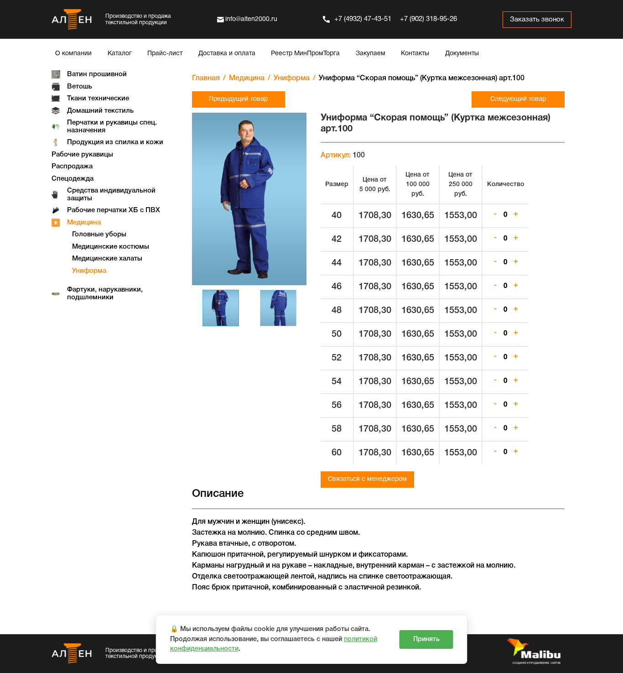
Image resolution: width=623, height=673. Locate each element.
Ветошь (79, 86)
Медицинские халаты (107, 259)
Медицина (84, 222)
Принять (426, 639)
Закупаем (370, 54)
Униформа (89, 271)
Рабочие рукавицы (82, 154)
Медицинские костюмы (110, 247)
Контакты (415, 54)
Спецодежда (72, 179)
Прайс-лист (164, 54)
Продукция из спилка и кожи (115, 142)
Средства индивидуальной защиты (111, 195)
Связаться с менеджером (367, 479)
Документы (462, 54)
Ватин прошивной (97, 74)
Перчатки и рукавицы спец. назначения (112, 127)
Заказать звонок (537, 19)
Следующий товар (518, 99)
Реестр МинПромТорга (305, 54)
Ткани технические (98, 98)
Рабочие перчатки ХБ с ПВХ (113, 210)
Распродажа (72, 166)
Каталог (120, 54)
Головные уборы (99, 234)
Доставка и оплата (226, 54)
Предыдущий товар (238, 99)
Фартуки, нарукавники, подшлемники (105, 294)
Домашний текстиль (100, 111)
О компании (73, 54)
